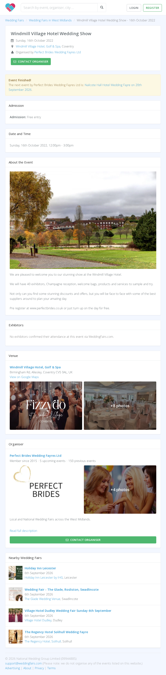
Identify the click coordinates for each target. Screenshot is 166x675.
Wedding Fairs (14, 20)
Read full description (23, 531)
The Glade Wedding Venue (42, 599)
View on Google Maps (24, 377)
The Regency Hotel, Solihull (43, 641)
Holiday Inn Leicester (40, 568)
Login (133, 8)
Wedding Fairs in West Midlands (50, 20)
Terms (51, 668)
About (27, 668)
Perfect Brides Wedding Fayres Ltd (57, 52)
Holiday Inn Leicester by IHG (44, 577)
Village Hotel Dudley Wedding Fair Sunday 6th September (68, 611)
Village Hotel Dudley (38, 620)
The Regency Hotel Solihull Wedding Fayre (56, 632)
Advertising (12, 668)
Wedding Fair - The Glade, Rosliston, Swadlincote (62, 589)
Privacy (39, 668)
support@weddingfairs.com (23, 663)
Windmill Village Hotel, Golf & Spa (38, 46)
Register (152, 8)
